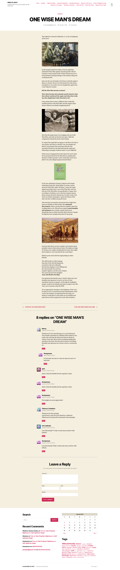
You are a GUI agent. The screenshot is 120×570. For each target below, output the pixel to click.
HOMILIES (60, 13)
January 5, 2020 (63, 25)
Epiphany (64, 547)
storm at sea (93, 555)
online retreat (90, 554)
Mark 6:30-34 (65, 552)
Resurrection (79, 555)
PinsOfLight (65, 555)
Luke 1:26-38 (79, 550)
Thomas (63, 557)
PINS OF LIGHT (13, 2)
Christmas (78, 545)
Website (43, 492)
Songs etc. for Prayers (56, 5)
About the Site (80, 5)
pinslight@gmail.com (51, 25)
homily (84, 547)
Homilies (43, 3)
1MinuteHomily (68, 544)
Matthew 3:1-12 (81, 552)
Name (43, 485)
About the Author (89, 5)
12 (64, 525)
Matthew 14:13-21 (75, 554)
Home (37, 3)
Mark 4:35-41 (90, 550)
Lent (72, 551)
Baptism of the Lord (66, 545)
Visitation (74, 557)
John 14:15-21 (68, 549)
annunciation (84, 544)
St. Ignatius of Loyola (86, 555)
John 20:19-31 (86, 549)
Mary (69, 552)
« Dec (64, 533)
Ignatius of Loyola (89, 547)
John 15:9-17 (74, 549)
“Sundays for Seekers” (69, 5)
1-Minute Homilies (51, 3)
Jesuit (63, 549)
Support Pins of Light (101, 5)
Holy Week (75, 547)
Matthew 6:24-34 (88, 552)
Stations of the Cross (86, 3)
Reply (43, 348)
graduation (69, 547)
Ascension (89, 544)
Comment (44, 473)
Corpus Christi (85, 545)
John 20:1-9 (80, 549)
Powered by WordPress (42, 566)
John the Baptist (66, 550)
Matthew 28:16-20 (82, 554)
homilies (79, 547)
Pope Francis (73, 555)
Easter (90, 546)
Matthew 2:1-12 (75, 552)
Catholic (73, 546)
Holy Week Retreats (74, 3)
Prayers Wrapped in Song (99, 3)
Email (62, 485)
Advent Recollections (62, 3)
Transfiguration (69, 557)
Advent (78, 544)
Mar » (95, 533)
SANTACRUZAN (37, 546)
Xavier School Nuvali (80, 557)
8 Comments (74, 25)
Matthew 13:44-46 (66, 554)
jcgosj (94, 547)
